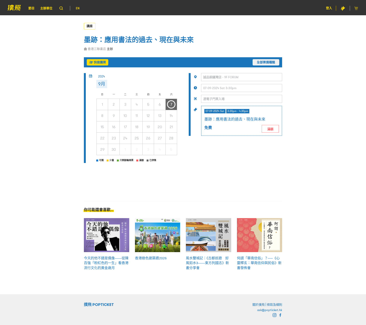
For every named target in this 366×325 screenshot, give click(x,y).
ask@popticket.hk (269, 310)
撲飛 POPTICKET (99, 304)
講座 (90, 26)
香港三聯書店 (97, 49)
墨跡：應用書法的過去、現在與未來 (139, 39)
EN (77, 8)
